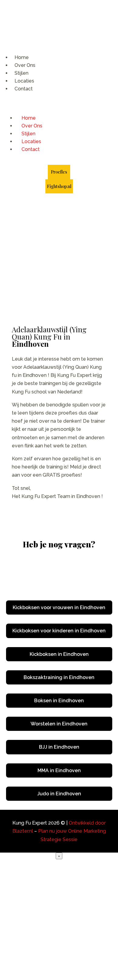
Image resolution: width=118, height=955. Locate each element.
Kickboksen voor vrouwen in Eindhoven (59, 607)
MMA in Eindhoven (59, 770)
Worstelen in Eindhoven (59, 724)
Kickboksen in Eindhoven (59, 654)
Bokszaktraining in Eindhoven (59, 677)
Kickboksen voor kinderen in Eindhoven (59, 631)
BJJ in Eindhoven (59, 747)
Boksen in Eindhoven (59, 700)
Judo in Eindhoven (59, 794)
